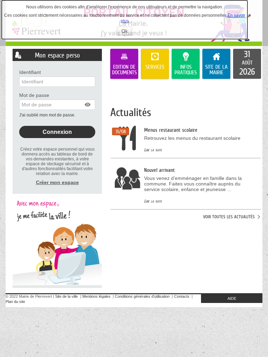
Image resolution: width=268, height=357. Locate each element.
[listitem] (247, 64)
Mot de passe (34, 95)
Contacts (181, 296)
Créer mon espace (57, 182)
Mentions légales (96, 296)
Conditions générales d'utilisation (142, 296)
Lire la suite (153, 149)
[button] (87, 104)
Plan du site (15, 301)
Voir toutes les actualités (229, 216)
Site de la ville (66, 296)
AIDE (232, 298)
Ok (126, 32)
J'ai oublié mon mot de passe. (47, 115)
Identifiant (30, 72)
